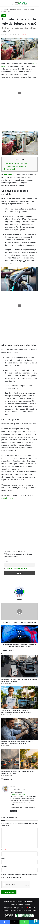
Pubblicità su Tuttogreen (23, 904)
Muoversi (9, 9)
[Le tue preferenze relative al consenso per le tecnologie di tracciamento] (35, 920)
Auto (14, 9)
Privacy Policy (8, 901)
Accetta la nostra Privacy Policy (17, 568)
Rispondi (13, 811)
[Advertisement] (19, 93)
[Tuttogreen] (19, 3)
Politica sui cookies (18, 901)
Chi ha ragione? (9, 169)
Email (6, 561)
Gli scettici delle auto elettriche (15, 166)
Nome (3, 850)
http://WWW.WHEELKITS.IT (18, 794)
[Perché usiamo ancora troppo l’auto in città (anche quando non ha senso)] (19, 759)
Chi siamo (27, 901)
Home (4, 9)
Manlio (4, 35)
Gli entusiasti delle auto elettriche (15, 164)
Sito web (4, 866)
